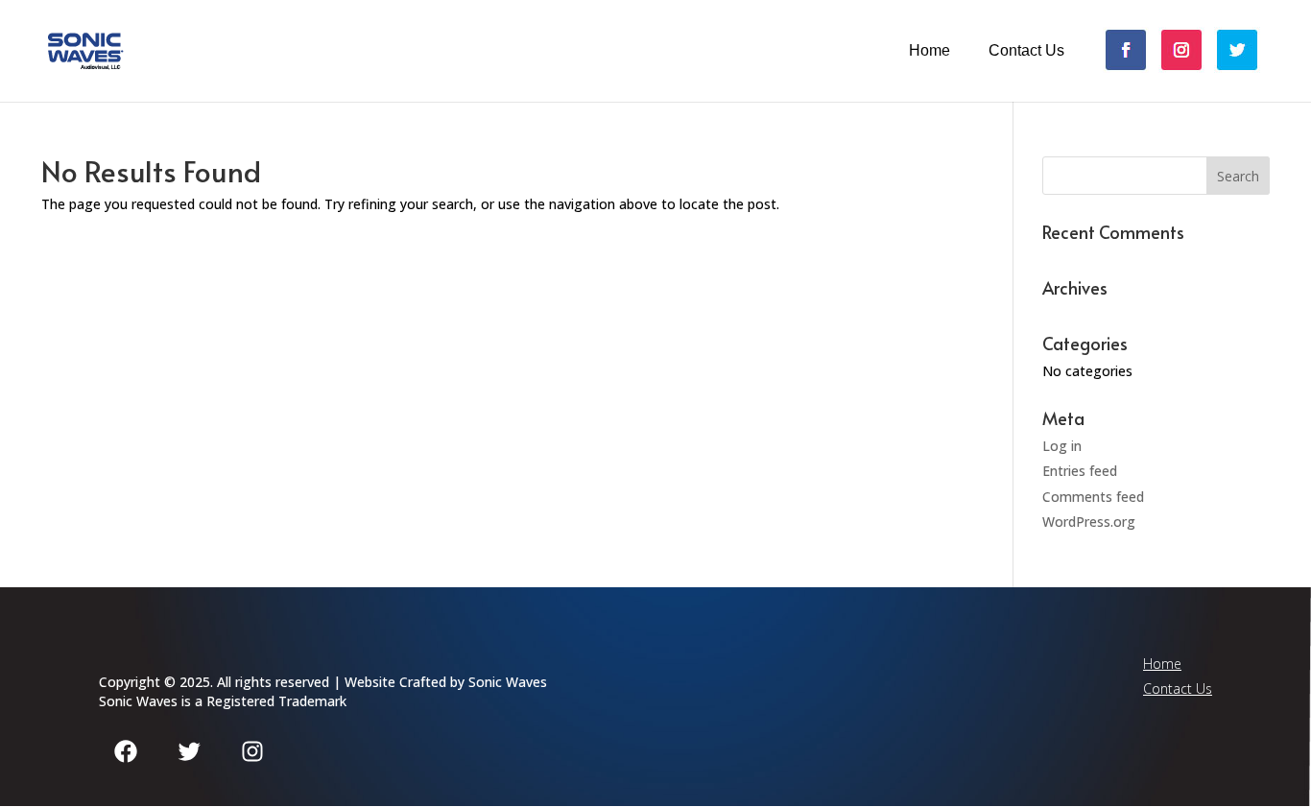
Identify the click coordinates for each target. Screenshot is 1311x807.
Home (929, 51)
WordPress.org (1088, 521)
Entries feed (1079, 471)
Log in (1062, 446)
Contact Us (1026, 51)
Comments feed (1093, 496)
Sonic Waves (507, 682)
